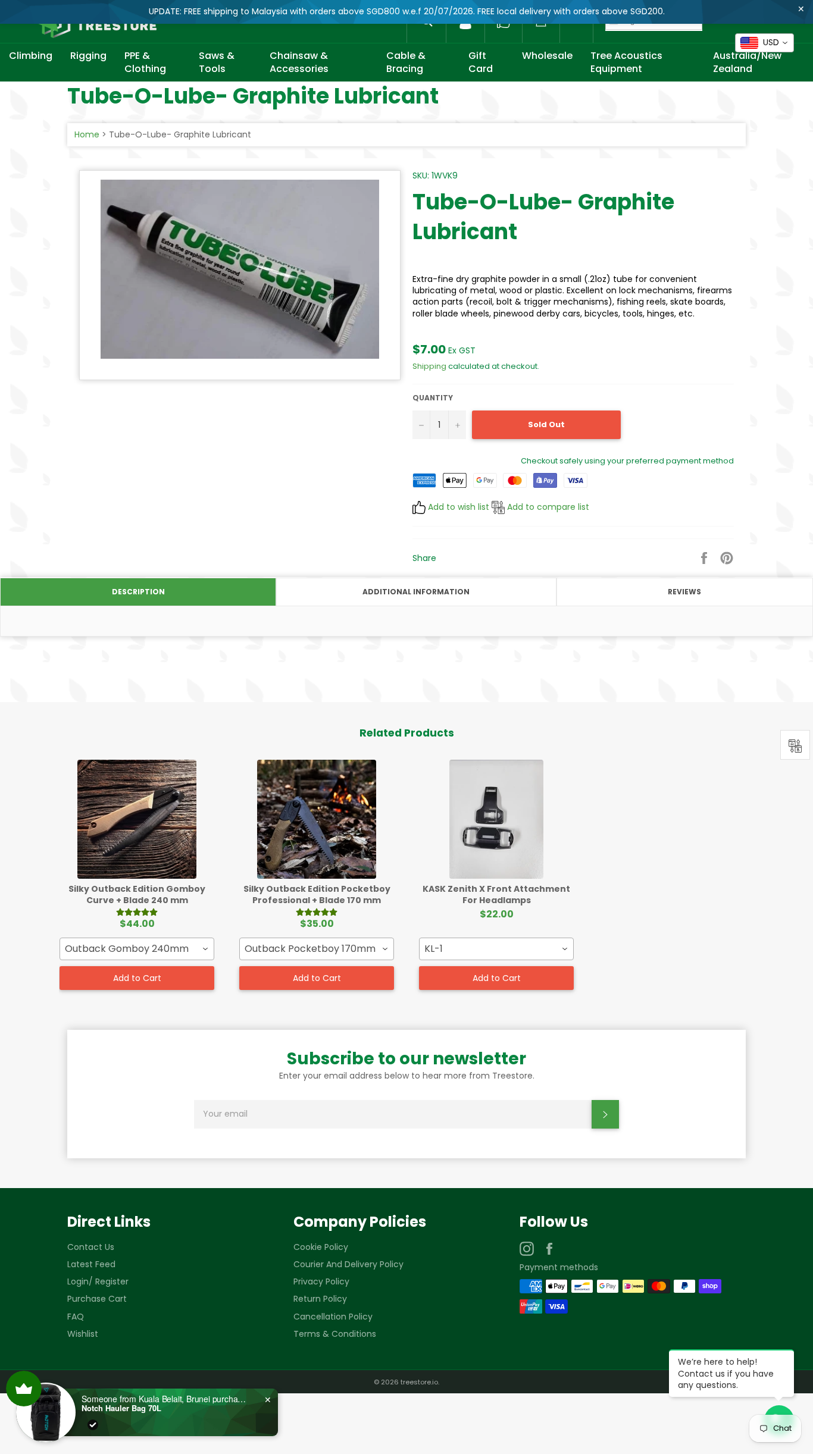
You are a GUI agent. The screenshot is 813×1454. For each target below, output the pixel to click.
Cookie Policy (320, 1247)
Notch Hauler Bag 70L (116, 1408)
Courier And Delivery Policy (348, 1264)
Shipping (429, 366)
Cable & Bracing (406, 62)
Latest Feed (91, 1264)
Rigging (88, 55)
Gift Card (480, 62)
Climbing (30, 55)
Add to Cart (137, 978)
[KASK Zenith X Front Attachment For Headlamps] (496, 819)
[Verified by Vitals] (87, 1424)
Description (138, 592)
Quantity (432, 398)
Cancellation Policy (333, 1317)
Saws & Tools (216, 62)
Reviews (684, 592)
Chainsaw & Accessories (299, 62)
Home (86, 134)
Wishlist (82, 1334)
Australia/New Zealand (747, 62)
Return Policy (320, 1299)
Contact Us (90, 1247)
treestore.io (419, 1382)
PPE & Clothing (145, 62)
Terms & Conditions (334, 1334)
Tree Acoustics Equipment (626, 62)
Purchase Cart (97, 1299)
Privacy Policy (321, 1281)
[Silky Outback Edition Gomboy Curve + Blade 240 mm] (137, 819)
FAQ (75, 1317)
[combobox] (137, 949)
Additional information (416, 592)
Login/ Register (98, 1281)
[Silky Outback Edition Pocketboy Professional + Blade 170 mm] (316, 819)
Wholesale (547, 55)
